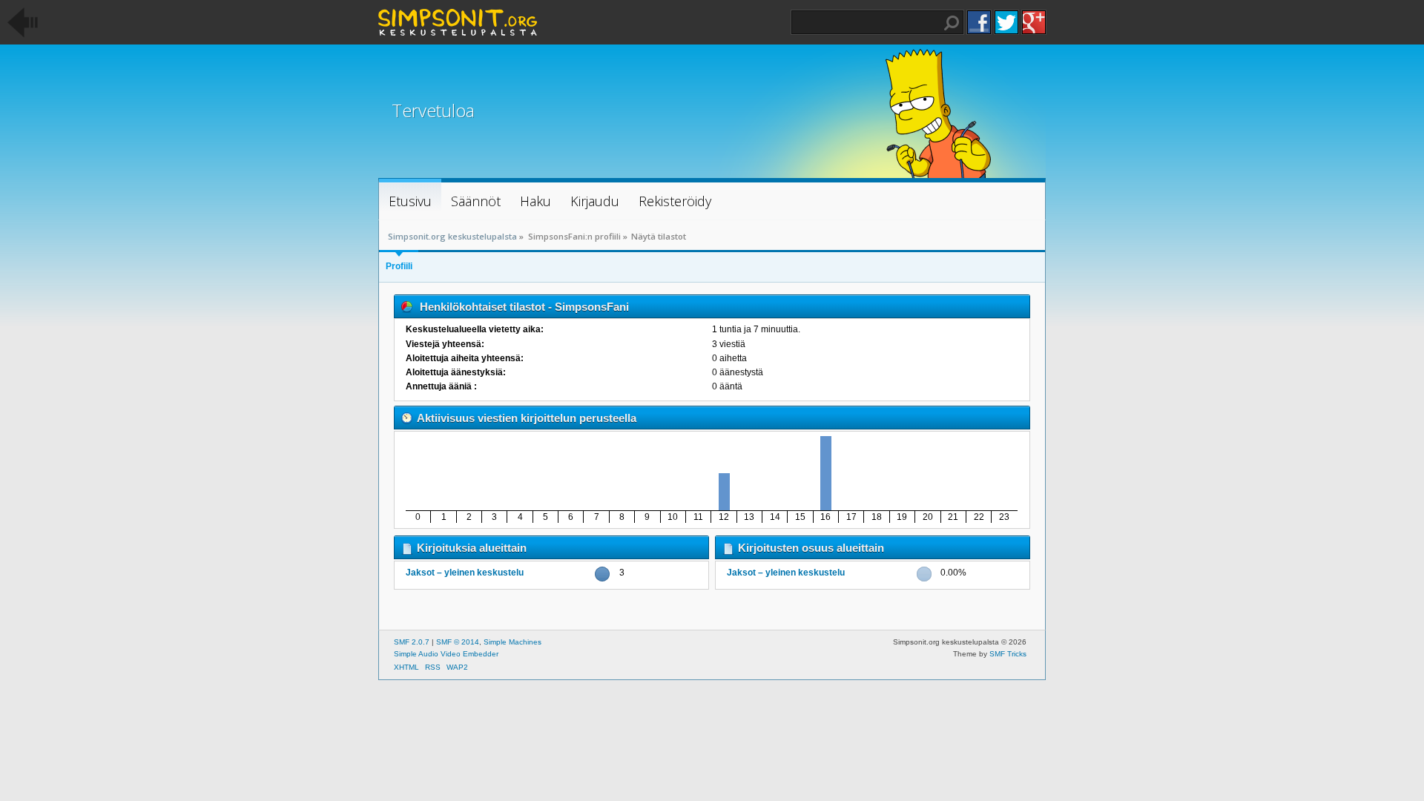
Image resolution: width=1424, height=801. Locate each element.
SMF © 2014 (457, 642)
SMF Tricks (1007, 654)
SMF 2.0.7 (411, 642)
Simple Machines (512, 642)
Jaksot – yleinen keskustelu (465, 572)
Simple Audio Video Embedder (446, 654)
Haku (951, 23)
